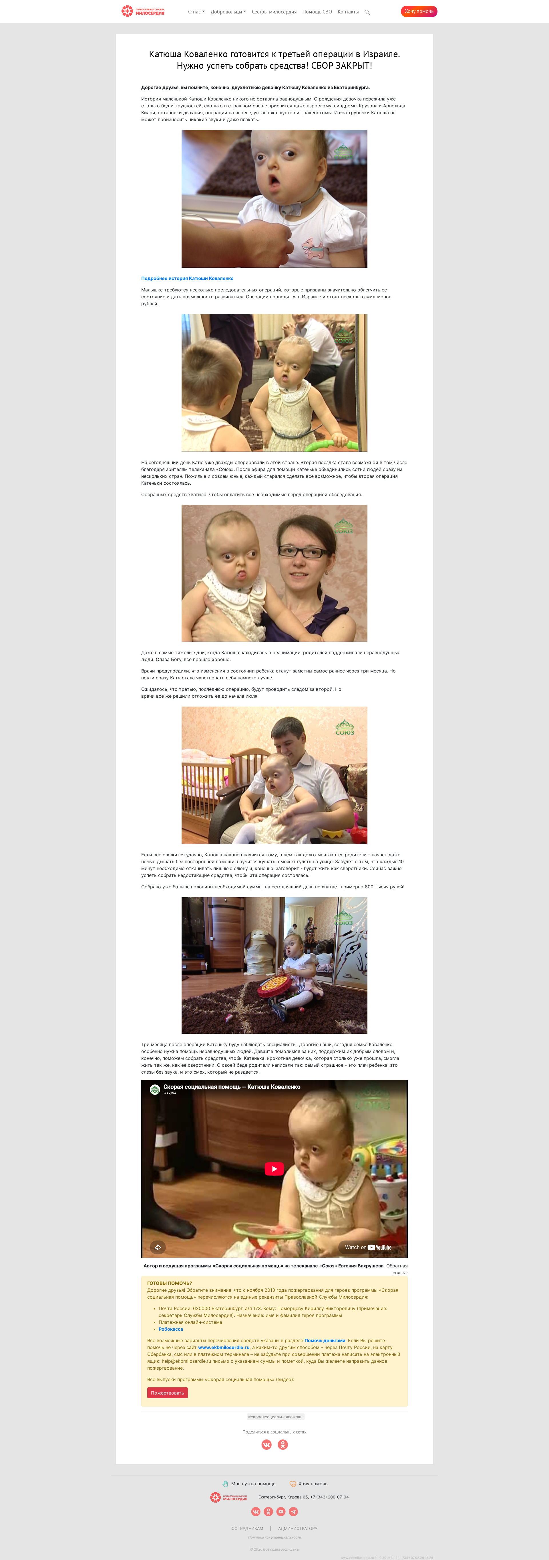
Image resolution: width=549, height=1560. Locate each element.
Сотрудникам (247, 1528)
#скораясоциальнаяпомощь (276, 1416)
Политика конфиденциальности (274, 1537)
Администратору (297, 1528)
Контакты (348, 12)
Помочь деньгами (325, 1340)
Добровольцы (226, 12)
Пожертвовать (167, 1393)
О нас (194, 12)
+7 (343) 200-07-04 (329, 1496)
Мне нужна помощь (253, 1483)
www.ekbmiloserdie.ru (224, 1347)
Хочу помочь (419, 11)
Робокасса (171, 1329)
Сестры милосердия (274, 12)
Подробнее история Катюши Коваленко (187, 278)
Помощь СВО (317, 12)
